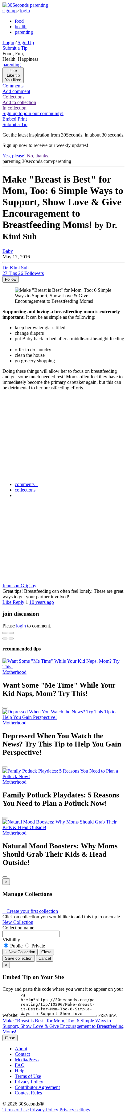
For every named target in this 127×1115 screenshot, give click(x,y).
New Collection (17, 922)
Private (37, 945)
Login (8, 42)
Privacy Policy (29, 1081)
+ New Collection (20, 952)
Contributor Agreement (37, 1087)
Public (16, 945)
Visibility (11, 939)
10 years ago (41, 602)
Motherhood (14, 672)
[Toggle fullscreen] (11, 633)
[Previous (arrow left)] (4, 638)
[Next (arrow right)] (11, 638)
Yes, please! (14, 155)
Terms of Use (28, 1076)
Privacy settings (74, 1109)
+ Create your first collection (30, 911)
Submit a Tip (14, 48)
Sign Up (26, 42)
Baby (7, 251)
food (19, 21)
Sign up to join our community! (32, 113)
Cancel (45, 958)
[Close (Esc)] (4, 633)
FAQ (20, 1065)
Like (7, 602)
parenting (24, 32)
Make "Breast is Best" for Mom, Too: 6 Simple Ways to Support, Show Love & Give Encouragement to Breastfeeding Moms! (63, 1026)
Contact (22, 1054)
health (21, 26)
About (21, 1048)
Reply (18, 602)
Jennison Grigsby (19, 585)
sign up (9, 10)
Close (46, 952)
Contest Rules (28, 1092)
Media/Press (27, 1059)
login (25, 10)
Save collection (18, 958)
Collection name (18, 927)
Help (19, 1070)
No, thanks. (38, 155)
